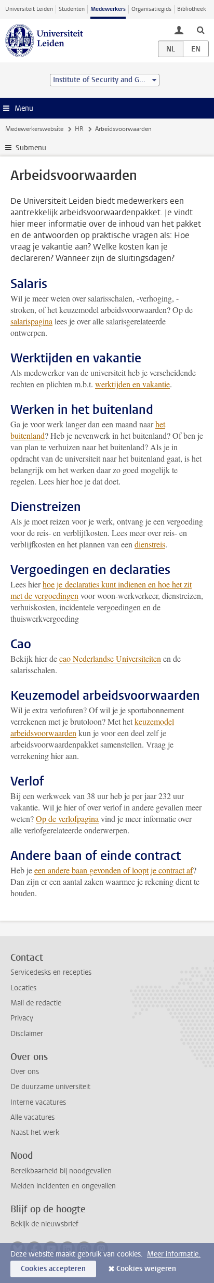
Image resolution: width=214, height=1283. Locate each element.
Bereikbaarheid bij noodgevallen (61, 1171)
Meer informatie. (173, 1254)
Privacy (21, 1018)
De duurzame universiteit (50, 1087)
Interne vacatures (38, 1102)
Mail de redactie (35, 1003)
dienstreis (150, 544)
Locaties (23, 988)
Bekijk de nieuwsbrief (44, 1224)
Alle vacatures (32, 1117)
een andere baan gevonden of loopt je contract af (113, 870)
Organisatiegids (151, 9)
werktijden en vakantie (132, 383)
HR (79, 129)
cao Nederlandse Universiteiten (110, 658)
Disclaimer (26, 1034)
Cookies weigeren (146, 1269)
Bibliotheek (191, 9)
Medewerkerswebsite (34, 129)
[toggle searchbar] (200, 29)
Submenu (31, 148)
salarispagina (31, 321)
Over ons (24, 1072)
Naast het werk (34, 1132)
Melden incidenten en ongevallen (63, 1186)
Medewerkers (108, 9)
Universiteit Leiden (29, 9)
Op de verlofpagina (67, 818)
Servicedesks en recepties (50, 972)
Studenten (72, 9)
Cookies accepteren (53, 1269)
